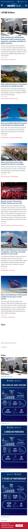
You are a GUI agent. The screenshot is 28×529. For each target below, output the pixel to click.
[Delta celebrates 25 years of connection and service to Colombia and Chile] (14, 73)
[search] (26, 6)
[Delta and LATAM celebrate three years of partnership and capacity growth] (14, 112)
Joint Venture (12, 137)
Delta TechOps (4, 59)
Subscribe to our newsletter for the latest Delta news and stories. (7, 525)
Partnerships (8, 225)
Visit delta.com (23, 1)
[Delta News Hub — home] (14, 7)
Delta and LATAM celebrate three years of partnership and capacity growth (14, 124)
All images (4, 520)
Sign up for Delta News (8, 1)
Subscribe (19, 525)
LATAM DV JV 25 (5, 470)
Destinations (8, 176)
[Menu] (2, 5)
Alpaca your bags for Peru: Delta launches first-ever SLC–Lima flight (12, 163)
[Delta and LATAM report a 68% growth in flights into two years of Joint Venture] (14, 284)
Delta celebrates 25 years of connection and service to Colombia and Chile (14, 85)
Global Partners (18, 137)
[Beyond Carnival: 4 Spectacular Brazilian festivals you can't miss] (14, 190)
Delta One (21, 225)
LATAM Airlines (12, 59)
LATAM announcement (6, 376)
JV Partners (11, 98)
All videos (4, 347)
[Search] (26, 6)
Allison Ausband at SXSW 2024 (8, 343)
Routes (16, 98)
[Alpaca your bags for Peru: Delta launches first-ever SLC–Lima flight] (14, 151)
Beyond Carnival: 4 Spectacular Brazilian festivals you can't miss (11, 202)
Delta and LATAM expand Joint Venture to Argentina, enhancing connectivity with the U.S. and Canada (14, 252)
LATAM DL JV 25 (5, 423)
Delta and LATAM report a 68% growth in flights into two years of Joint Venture (14, 297)
